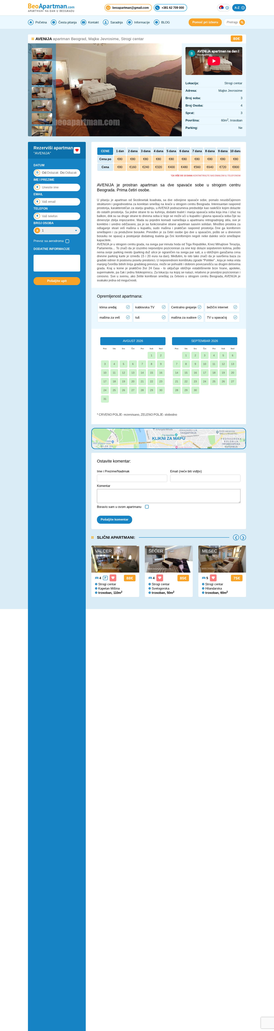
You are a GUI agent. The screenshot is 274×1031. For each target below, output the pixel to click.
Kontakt (93, 22)
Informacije (142, 22)
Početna (41, 22)
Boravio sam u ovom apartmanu (119, 507)
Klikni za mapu (168, 438)
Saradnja (116, 22)
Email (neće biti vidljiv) (186, 471)
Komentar (103, 486)
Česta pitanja (67, 22)
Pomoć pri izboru (205, 22)
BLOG (165, 22)
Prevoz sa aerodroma (49, 241)
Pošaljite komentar (114, 519)
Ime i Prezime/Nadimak (113, 471)
